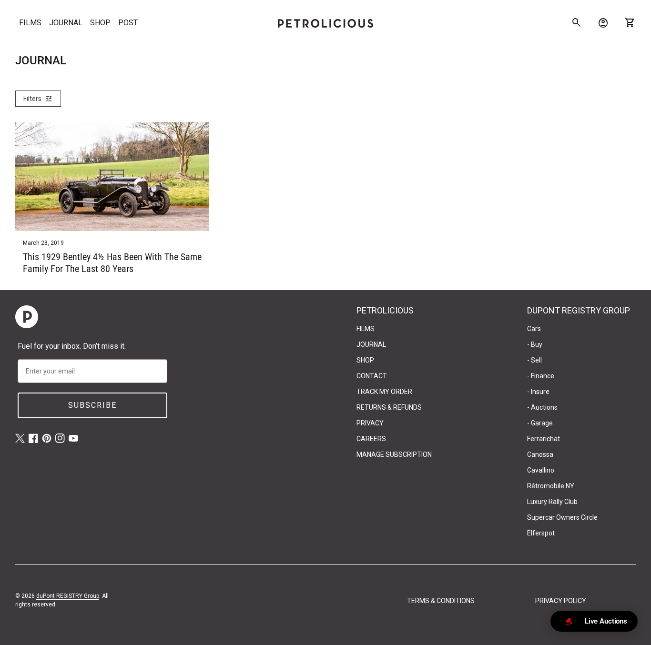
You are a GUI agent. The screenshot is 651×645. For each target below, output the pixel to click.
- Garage (540, 423)
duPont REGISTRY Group (67, 596)
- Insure (538, 391)
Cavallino (540, 470)
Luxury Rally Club (552, 501)
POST (128, 22)
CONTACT (371, 376)
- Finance (540, 376)
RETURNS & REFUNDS (389, 407)
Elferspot (541, 533)
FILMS (30, 22)
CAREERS (371, 439)
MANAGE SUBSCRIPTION (394, 454)
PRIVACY (370, 423)
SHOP (100, 22)
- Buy (534, 344)
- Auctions (542, 407)
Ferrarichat (543, 439)
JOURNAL (65, 22)
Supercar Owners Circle (562, 517)
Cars (534, 329)
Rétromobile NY (550, 486)
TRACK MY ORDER (384, 391)
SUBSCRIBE (92, 405)
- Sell (534, 360)
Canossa (540, 454)
